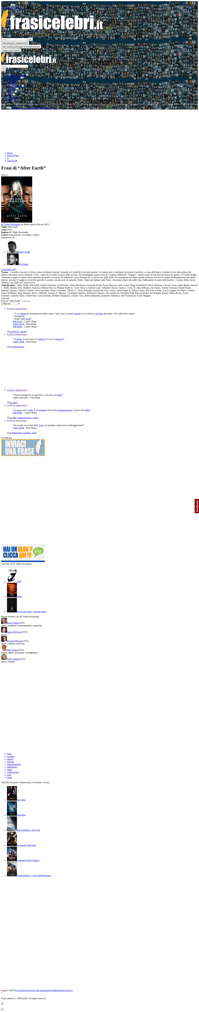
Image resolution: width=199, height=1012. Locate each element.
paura (19, 410)
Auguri (11, 92)
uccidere (99, 313)
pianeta (23, 313)
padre (59, 395)
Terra (27, 319)
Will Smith (17, 321)
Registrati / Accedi (9, 8)
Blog (10, 100)
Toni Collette (13, 659)
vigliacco (41, 339)
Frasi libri (12, 83)
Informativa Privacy (64, 990)
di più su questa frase (17, 308)
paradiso (27, 433)
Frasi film (12, 81)
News (27, 990)
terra (34, 433)
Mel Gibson (12, 650)
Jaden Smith (18, 324)
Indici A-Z (12, 97)
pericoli (15, 331)
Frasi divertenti (15, 86)
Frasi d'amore (14, 78)
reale (30, 410)
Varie (10, 95)
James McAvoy (14, 632)
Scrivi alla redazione (39, 990)
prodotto (42, 410)
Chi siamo (20, 990)
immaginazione (65, 410)
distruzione (17, 433)
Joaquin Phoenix (14, 641)
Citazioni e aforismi (17, 75)
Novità (52, 990)
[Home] (29, 63)
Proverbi (12, 89)
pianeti (23, 331)
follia (87, 410)
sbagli (19, 339)
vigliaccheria (17, 346)
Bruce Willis (12, 623)
